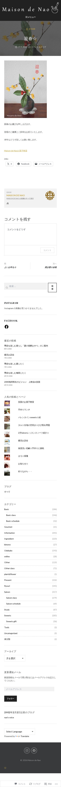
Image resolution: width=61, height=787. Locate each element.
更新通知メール (12, 672)
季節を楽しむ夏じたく (14, 363)
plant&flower (10, 574)
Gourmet (8, 527)
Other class (9, 568)
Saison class (11, 598)
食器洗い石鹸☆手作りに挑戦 (31, 448)
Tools (6, 627)
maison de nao (16, 195)
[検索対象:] (25, 287)
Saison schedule (13, 603)
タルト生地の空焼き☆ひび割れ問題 (34, 425)
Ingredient (9, 538)
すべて (7, 491)
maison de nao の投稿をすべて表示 (20, 198)
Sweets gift (11, 621)
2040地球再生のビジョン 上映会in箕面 (22, 382)
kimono (7, 544)
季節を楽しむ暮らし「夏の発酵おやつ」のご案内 (26, 345)
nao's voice (9, 717)
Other (32, 29)
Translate (25, 736)
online (7, 556)
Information (9, 533)
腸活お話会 (9, 354)
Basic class (11, 515)
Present (7, 580)
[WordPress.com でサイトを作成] (30, 768)
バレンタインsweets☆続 (29, 417)
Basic (6, 509)
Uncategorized (10, 633)
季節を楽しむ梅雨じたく (15, 373)
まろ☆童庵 (23, 456)
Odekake (8, 550)
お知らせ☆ (23, 463)
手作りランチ (24, 409)
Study (7, 609)
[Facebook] (6, 326)
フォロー (10, 698)
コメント (47, 250)
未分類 (7, 639)
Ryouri (7, 586)
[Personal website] (8, 203)
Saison (7, 592)
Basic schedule (12, 521)
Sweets (7, 615)
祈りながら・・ (25, 471)
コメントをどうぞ (38, 47)
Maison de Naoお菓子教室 (15, 150)
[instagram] (27, 751)
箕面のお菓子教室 (26, 402)
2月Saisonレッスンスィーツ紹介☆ (33, 433)
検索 (52, 287)
